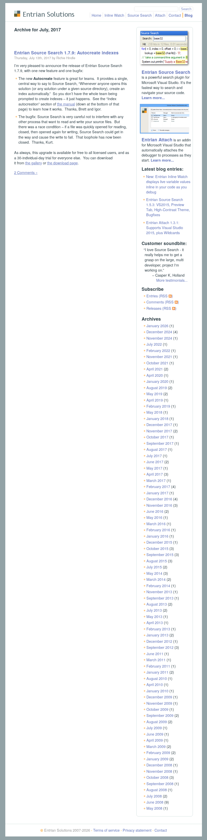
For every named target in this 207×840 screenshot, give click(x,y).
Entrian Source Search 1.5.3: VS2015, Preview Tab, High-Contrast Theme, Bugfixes (168, 207)
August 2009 (156, 721)
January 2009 (157, 758)
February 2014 (158, 585)
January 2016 (157, 536)
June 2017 (154, 461)
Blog (189, 15)
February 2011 (158, 666)
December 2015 (159, 542)
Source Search (139, 15)
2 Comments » (26, 172)
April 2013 (154, 622)
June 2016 (154, 511)
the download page (62, 162)
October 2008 (157, 777)
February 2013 (158, 628)
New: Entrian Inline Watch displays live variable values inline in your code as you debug (168, 184)
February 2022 (158, 350)
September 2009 (159, 715)
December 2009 (159, 696)
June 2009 (154, 734)
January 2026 (157, 325)
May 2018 (154, 412)
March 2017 (156, 480)
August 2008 (156, 789)
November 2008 (159, 771)
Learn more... (153, 97)
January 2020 (157, 381)
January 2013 (157, 634)
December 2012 (159, 641)
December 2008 (159, 764)
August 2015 (156, 560)
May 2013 (154, 616)
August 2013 (156, 604)
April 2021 (154, 368)
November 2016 (159, 505)
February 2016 (158, 529)
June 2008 (154, 802)
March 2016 (156, 523)
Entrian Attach (157, 140)
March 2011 (156, 659)
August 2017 (156, 449)
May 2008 (154, 808)
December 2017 (159, 424)
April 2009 (154, 740)
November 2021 (159, 356)
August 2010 (156, 678)
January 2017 (157, 492)
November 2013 (159, 591)
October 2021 (157, 362)
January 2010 (157, 690)
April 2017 (154, 474)
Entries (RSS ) (159, 295)
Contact (175, 15)
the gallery (33, 162)
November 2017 (159, 430)
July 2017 (154, 455)
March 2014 (156, 579)
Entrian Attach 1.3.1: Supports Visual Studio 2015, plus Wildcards (164, 227)
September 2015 (159, 554)
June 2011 (154, 653)
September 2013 (159, 598)
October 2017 (157, 436)
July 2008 (154, 796)
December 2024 (159, 331)
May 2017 (154, 468)
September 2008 (159, 783)
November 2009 (159, 703)
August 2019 (156, 387)
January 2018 (157, 418)
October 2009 (157, 709)
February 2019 (158, 406)
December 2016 (159, 498)
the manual (66, 103)
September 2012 (159, 647)
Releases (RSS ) (161, 308)
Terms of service (106, 830)
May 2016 (154, 517)
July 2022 (154, 344)
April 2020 (154, 375)
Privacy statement (137, 830)
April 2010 (154, 684)
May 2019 (154, 393)
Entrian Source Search (166, 72)
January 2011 (157, 672)
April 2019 (154, 400)
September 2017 (159, 443)
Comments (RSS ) (162, 301)
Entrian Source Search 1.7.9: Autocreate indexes (66, 53)
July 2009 (154, 727)
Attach (160, 15)
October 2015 (157, 548)
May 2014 (154, 573)
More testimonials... (172, 280)
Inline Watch (114, 15)
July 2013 (154, 610)
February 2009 (158, 752)
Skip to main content (30, 6)
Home (96, 15)
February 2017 (158, 486)
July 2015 (154, 566)
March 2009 (156, 746)
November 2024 (159, 338)
